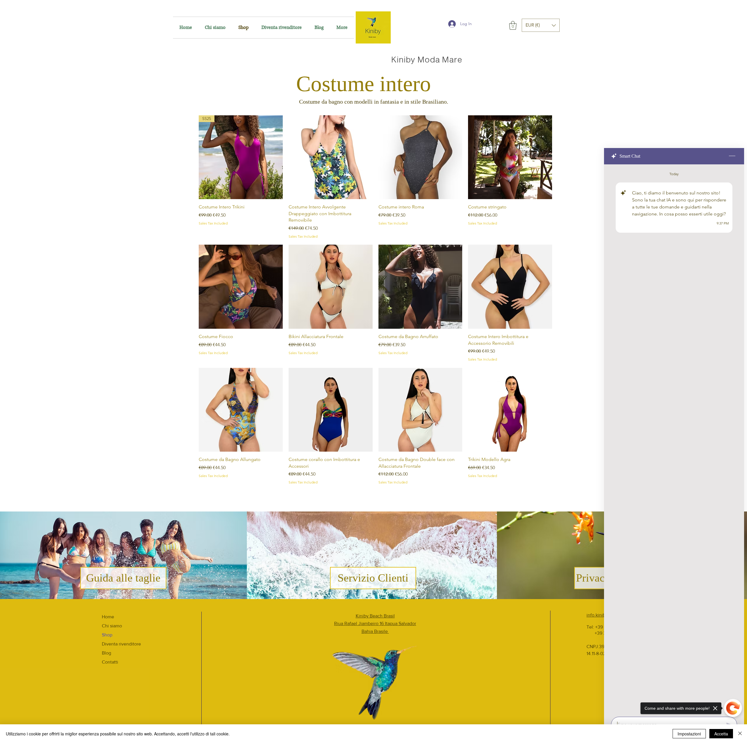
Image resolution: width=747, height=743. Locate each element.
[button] (512, 25)
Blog (106, 652)
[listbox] (541, 25)
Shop (107, 634)
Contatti (110, 662)
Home (108, 616)
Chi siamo (112, 625)
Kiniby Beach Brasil (375, 615)
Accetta (721, 734)
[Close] (739, 733)
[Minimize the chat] (732, 156)
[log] (674, 438)
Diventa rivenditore (121, 643)
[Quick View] (331, 157)
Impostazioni (689, 734)
